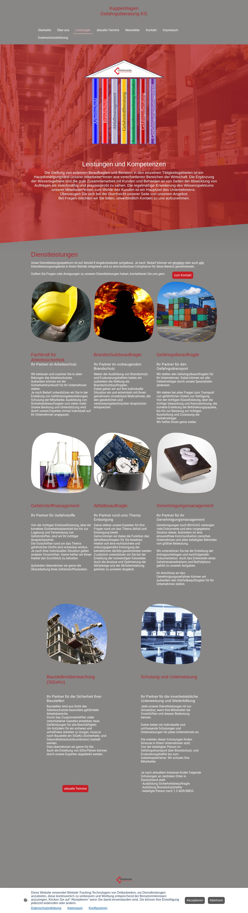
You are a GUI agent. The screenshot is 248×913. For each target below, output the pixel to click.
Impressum (75, 908)
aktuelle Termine (75, 788)
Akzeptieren (195, 900)
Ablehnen (216, 900)
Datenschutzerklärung (46, 908)
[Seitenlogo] (124, 18)
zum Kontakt (182, 275)
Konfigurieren (98, 908)
